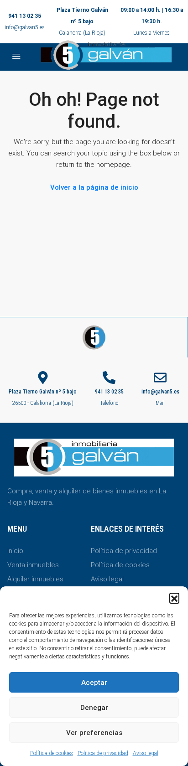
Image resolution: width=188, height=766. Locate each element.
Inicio (15, 551)
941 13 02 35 (24, 16)
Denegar (94, 708)
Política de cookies (51, 753)
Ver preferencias (94, 733)
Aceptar (94, 682)
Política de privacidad (103, 753)
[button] (174, 597)
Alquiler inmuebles (35, 579)
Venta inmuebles (33, 565)
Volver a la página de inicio (94, 187)
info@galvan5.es (25, 27)
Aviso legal (145, 753)
